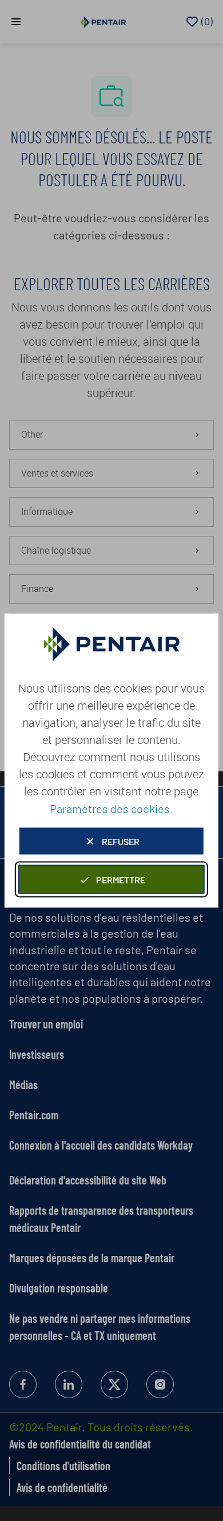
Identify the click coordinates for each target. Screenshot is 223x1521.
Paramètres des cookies (110, 808)
